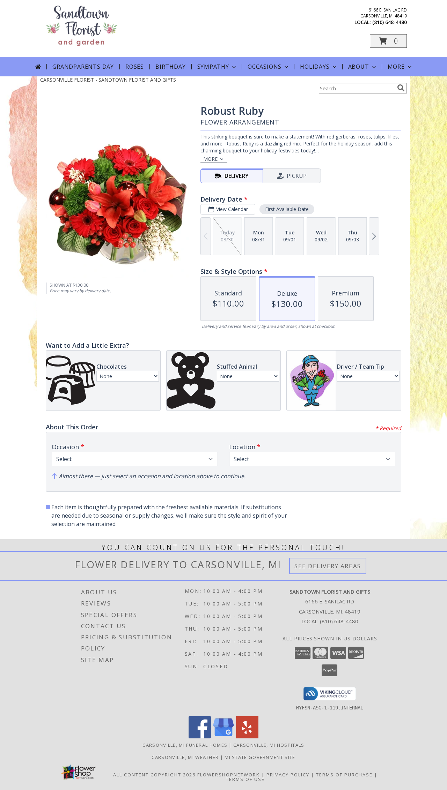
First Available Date (287, 209)
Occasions (264, 66)
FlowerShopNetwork (228, 775)
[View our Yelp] (247, 736)
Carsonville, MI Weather (185, 757)
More (396, 66)
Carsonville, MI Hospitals (269, 745)
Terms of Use (245, 779)
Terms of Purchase (344, 775)
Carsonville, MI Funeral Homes (184, 745)
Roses (134, 66)
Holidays (314, 66)
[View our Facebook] (200, 736)
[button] (388, 41)
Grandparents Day (83, 66)
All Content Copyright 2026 (154, 775)
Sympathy (213, 66)
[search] (400, 88)
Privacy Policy (287, 775)
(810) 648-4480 (389, 22)
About (358, 66)
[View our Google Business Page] (223, 736)
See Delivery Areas (327, 566)
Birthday (170, 66)
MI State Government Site (260, 757)
